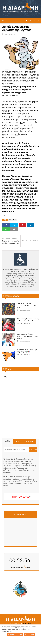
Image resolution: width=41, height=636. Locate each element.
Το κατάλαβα (29, 634)
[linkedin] (38, 20)
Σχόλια (17, 441)
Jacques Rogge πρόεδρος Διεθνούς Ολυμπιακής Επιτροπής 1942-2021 (27, 336)
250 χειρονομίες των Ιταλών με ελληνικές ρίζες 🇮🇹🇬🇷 (27, 351)
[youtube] (34, 20)
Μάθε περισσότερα (15, 634)
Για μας (7, 441)
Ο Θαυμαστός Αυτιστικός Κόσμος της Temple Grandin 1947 (27, 320)
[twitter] (30, 20)
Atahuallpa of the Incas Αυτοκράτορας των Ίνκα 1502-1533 (26, 305)
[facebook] (26, 20)
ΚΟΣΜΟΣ (12, 220)
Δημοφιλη (29, 441)
